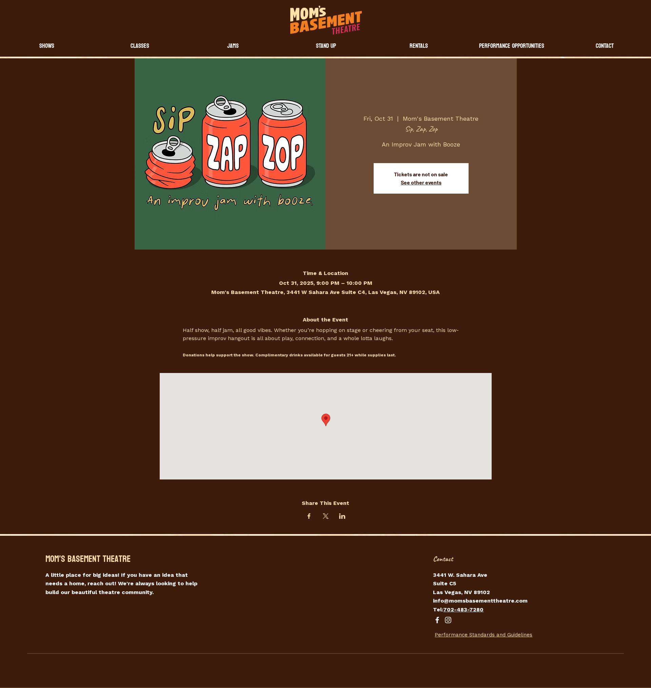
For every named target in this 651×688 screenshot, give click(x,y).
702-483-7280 (463, 609)
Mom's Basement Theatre (88, 559)
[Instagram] (448, 620)
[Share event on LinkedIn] (342, 516)
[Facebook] (437, 620)
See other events (421, 182)
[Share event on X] (325, 516)
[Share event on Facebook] (309, 516)
